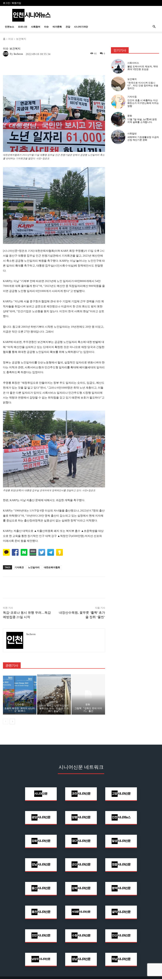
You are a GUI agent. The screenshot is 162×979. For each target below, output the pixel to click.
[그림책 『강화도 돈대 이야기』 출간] (88, 694)
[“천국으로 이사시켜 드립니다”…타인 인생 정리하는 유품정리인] (118, 84)
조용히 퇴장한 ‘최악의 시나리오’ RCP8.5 (19, 709)
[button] (154, 27)
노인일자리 (34, 567)
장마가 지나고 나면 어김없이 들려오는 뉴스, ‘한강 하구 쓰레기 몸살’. (54, 708)
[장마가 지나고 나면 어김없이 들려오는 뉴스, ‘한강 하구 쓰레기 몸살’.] (54, 694)
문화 (87, 704)
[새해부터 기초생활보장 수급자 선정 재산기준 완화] (118, 137)
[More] (83, 66)
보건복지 (21, 39)
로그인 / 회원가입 (12, 3)
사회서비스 (133, 63)
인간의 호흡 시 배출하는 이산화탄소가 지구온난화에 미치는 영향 (143, 103)
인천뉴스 (9, 26)
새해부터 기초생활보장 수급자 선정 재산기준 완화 (143, 138)
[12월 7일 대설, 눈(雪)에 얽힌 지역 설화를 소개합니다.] (118, 119)
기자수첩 (19, 704)
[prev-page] (5, 721)
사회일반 (132, 133)
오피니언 (22, 26)
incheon (18, 53)
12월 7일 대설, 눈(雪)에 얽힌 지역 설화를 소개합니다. (142, 120)
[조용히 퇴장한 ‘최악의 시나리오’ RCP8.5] (19, 694)
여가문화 (57, 26)
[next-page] (12, 721)
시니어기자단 (81, 26)
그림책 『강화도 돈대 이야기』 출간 (88, 709)
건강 (68, 26)
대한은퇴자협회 (52, 567)
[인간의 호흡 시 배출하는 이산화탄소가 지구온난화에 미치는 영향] (118, 101)
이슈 (46, 26)
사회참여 (35, 26)
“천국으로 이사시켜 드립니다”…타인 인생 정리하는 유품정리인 (142, 85)
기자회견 (19, 567)
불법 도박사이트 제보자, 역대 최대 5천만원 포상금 (142, 67)
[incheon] (6, 53)
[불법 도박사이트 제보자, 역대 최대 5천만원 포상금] (118, 66)
